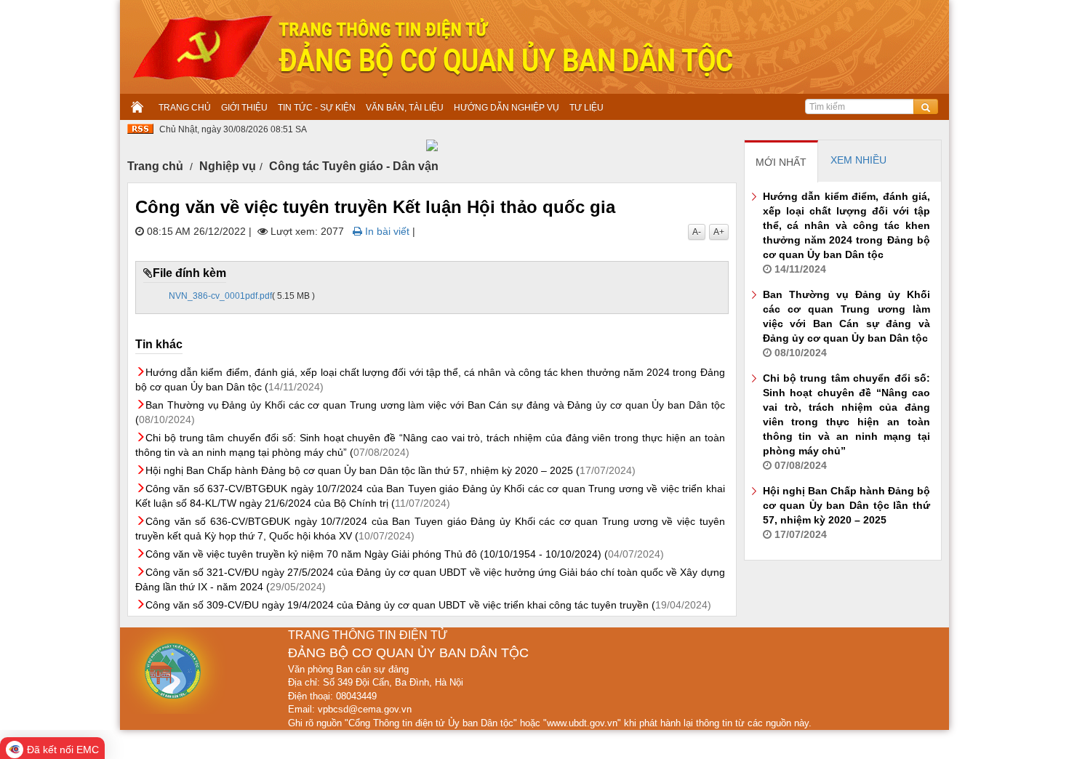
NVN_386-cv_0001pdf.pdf (220, 296)
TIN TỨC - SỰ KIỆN (317, 108)
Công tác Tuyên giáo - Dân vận (354, 166)
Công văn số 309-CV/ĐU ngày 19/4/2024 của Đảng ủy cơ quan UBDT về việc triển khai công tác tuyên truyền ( (428, 605)
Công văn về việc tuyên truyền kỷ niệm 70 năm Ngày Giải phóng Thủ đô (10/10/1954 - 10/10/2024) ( (404, 554)
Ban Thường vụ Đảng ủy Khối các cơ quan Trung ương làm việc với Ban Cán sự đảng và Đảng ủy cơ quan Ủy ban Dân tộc (847, 323)
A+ (718, 232)
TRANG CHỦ (185, 108)
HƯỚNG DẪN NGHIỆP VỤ (506, 108)
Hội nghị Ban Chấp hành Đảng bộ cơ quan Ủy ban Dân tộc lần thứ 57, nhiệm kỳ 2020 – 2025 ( (390, 470)
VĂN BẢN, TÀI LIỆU (405, 108)
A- (696, 232)
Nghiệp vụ (227, 166)
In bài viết (385, 231)
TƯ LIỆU (586, 108)
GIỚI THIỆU (244, 108)
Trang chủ (155, 166)
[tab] (781, 161)
